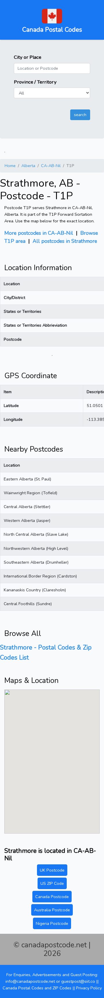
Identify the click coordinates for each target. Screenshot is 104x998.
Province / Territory (35, 82)
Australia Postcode (52, 910)
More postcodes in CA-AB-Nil (38, 233)
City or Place (27, 57)
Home (10, 165)
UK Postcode (52, 870)
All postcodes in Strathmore (65, 241)
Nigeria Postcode (52, 923)
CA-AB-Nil (51, 165)
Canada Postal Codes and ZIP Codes (37, 988)
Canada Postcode (52, 896)
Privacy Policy (89, 988)
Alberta (28, 165)
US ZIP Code (52, 883)
